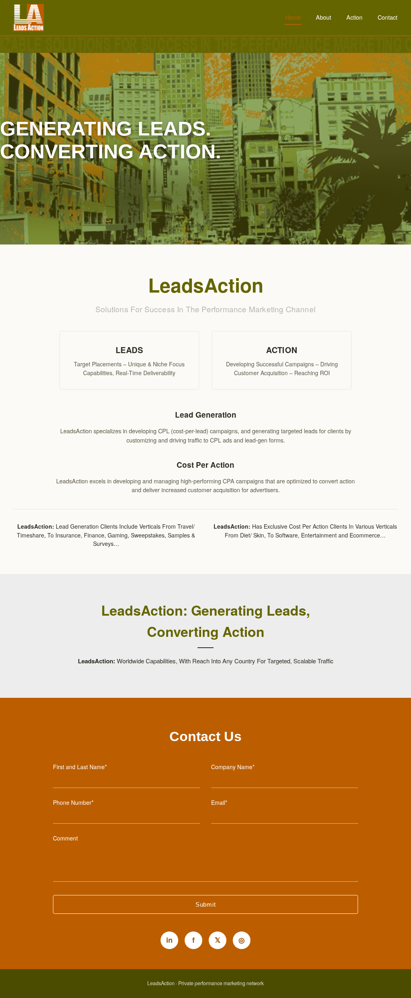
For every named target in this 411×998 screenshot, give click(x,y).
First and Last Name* (80, 767)
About (323, 17)
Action (354, 17)
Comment (65, 838)
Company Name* (232, 767)
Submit (205, 904)
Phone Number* (73, 802)
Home (293, 17)
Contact (387, 17)
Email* (219, 802)
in (169, 940)
